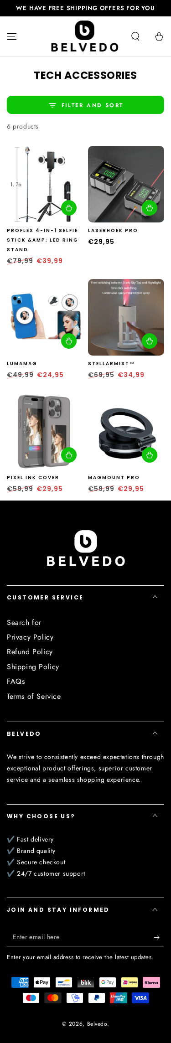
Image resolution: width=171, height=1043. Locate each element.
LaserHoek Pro (113, 230)
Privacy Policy (30, 637)
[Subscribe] (159, 937)
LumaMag (22, 363)
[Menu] (12, 36)
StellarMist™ (111, 363)
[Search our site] (135, 36)
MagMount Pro (114, 477)
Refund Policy (30, 651)
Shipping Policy (33, 666)
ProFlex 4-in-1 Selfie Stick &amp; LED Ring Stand (42, 240)
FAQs (16, 681)
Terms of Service (34, 696)
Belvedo (97, 1024)
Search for (24, 622)
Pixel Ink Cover (33, 477)
